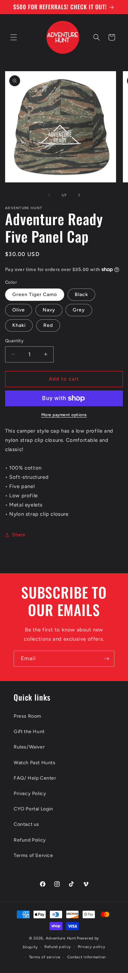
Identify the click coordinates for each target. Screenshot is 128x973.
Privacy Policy (30, 793)
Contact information (86, 957)
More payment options (64, 414)
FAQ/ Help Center (35, 778)
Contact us (26, 824)
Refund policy (57, 947)
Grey (79, 310)
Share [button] (19, 535)
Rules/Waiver (29, 747)
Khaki (19, 325)
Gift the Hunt (29, 731)
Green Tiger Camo (34, 294)
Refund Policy (30, 840)
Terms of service (44, 957)
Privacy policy (91, 947)
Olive (18, 310)
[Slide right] (79, 195)
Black (81, 294)
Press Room (27, 716)
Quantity (14, 340)
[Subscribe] (106, 659)
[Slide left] (49, 195)
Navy (49, 310)
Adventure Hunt (61, 938)
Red (48, 325)
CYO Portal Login (33, 809)
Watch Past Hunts (35, 763)
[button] (13, 37)
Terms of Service (33, 855)
